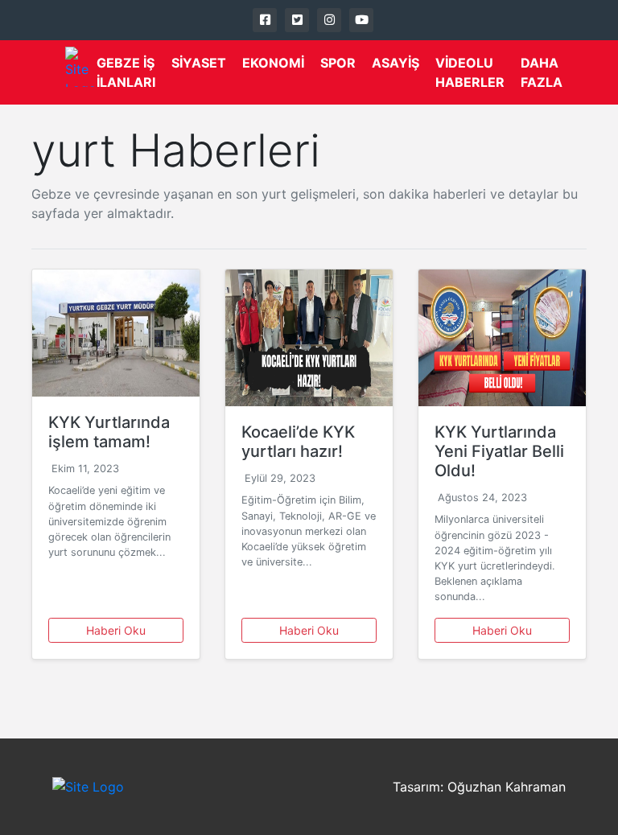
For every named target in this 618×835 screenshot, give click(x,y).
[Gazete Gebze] (81, 67)
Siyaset (198, 63)
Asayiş (395, 63)
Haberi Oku (116, 630)
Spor (338, 63)
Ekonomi (273, 63)
